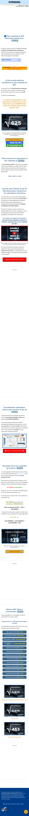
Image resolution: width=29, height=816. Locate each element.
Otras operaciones (17, 68)
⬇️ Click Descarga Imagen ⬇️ (14, 139)
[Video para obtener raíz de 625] (14, 233)
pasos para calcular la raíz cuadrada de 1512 (14, 699)
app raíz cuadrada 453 (14, 737)
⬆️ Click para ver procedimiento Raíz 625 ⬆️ (14, 450)
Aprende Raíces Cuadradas (9, 5)
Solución (10, 68)
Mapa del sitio (6, 804)
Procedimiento (21, 67)
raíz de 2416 (14, 718)
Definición (14, 67)
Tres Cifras (16, 5)
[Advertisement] (14, 20)
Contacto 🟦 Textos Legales (17, 804)
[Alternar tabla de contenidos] (18, 60)
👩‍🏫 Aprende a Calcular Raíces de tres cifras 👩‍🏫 (14, 259)
